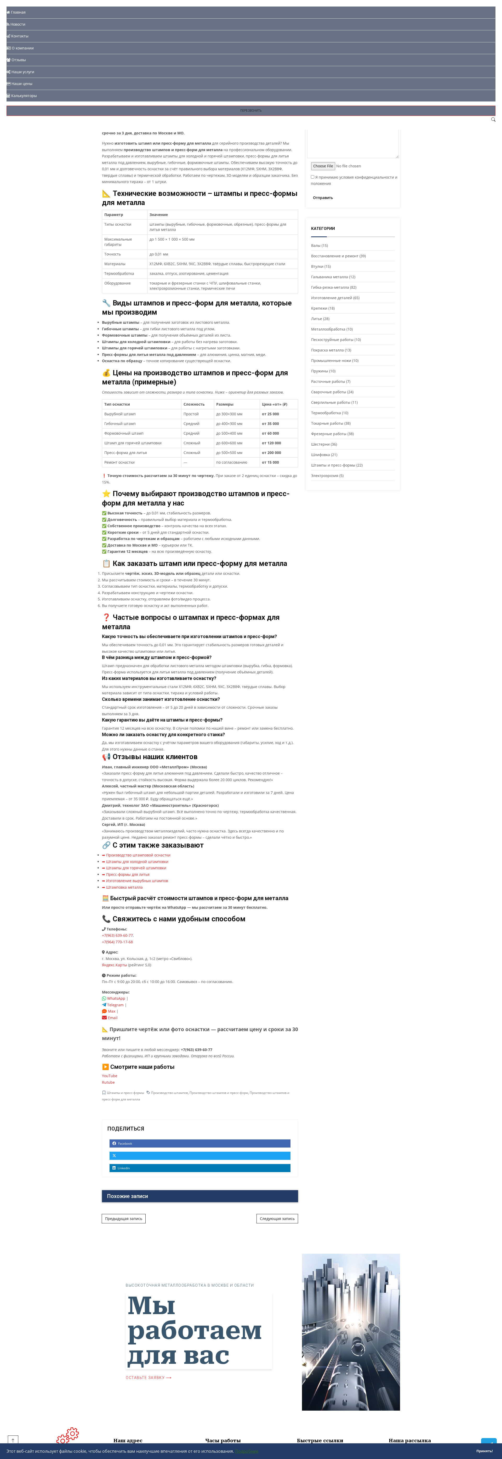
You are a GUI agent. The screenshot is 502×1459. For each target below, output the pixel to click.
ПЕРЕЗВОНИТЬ (251, 110)
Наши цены (21, 83)
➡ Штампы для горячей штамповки (134, 867)
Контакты (19, 35)
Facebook (124, 1143)
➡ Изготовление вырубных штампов (135, 880)
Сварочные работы (328, 391)
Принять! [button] (484, 1451)
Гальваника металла (329, 276)
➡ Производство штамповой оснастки (136, 855)
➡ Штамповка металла (122, 887)
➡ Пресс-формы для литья (126, 874)
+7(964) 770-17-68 (117, 941)
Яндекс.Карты (114, 964)
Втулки (317, 266)
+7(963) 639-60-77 (117, 935)
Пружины (319, 370)
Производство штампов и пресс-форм (219, 1093)
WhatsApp (115, 998)
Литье (316, 318)
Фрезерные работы (328, 433)
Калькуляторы (23, 95)
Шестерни (320, 444)
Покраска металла (327, 350)
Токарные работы (327, 423)
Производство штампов (169, 1093)
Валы (316, 245)
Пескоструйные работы (332, 339)
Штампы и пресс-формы (125, 1093)
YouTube (109, 1075)
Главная (18, 12)
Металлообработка (328, 329)
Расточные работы (328, 381)
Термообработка (326, 412)
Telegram (115, 1004)
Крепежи (319, 308)
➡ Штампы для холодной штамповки (135, 861)
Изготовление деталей (331, 297)
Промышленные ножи (331, 360)
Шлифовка (320, 454)
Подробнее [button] (246, 1451)
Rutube (108, 1082)
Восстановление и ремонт (334, 255)
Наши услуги (22, 71)
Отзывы (18, 59)
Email (112, 1017)
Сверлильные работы (330, 402)
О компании (22, 48)
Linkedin (123, 1168)
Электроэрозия (324, 475)
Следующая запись (277, 1218)
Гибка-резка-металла (330, 287)
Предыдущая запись (123, 1218)
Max (111, 1011)
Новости (17, 24)
